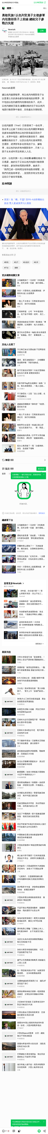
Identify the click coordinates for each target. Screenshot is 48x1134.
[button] (6, 1131)
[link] (13, 1131)
